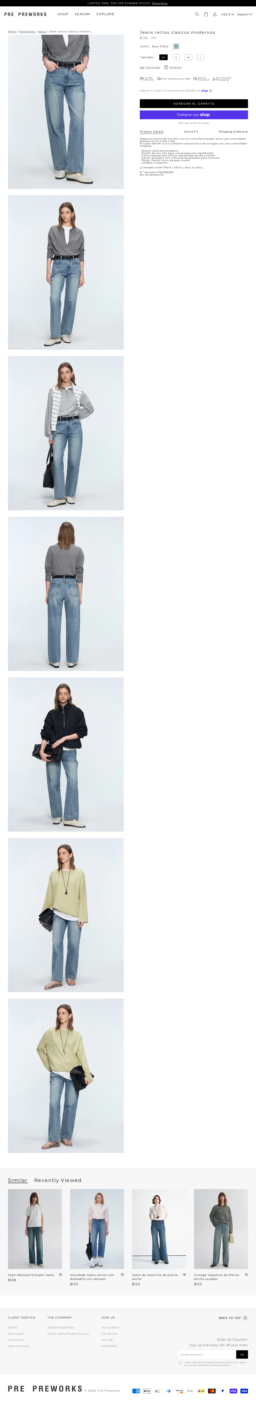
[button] (197, 14)
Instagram (110, 1327)
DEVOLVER (16, 1333)
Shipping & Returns (233, 131)
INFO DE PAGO (19, 1346)
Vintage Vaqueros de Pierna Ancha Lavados (216, 1277)
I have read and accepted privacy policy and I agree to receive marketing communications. (215, 1363)
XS (163, 57)
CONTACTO (16, 1339)
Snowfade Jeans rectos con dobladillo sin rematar (92, 1277)
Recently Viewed (58, 1180)
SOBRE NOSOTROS (61, 1327)
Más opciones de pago (193, 123)
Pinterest (109, 1346)
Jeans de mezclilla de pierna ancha (155, 1277)
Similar (18, 1180)
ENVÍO (12, 1327)
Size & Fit (191, 131)
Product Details (152, 131)
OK (242, 1354)
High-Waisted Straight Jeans (31, 1275)
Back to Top (230, 1318)
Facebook (109, 1333)
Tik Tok (107, 1339)
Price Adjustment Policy (68, 1333)
